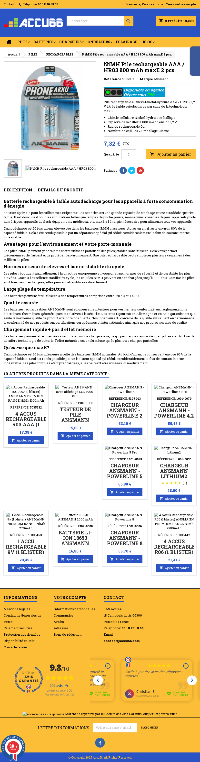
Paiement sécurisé (18, 628)
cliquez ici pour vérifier (160, 714)
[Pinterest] (140, 170)
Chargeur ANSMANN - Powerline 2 (124, 410)
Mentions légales (17, 609)
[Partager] (123, 170)
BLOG (147, 42)
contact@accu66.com (122, 641)
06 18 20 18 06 (48, 4)
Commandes (63, 615)
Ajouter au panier (170, 154)
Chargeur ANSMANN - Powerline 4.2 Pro (174, 413)
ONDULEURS (99, 42)
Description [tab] (18, 189)
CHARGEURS (70, 42)
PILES (22, 42)
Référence (112, 79)
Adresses (61, 628)
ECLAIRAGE (126, 42)
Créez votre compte (181, 4)
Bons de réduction (67, 634)
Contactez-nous (16, 647)
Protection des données (22, 634)
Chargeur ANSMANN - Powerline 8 (124, 537)
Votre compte (70, 597)
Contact (9, 4)
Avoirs (59, 621)
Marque (146, 79)
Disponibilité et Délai (19, 641)
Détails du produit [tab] (60, 189)
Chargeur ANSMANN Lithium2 (174, 470)
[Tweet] (131, 170)
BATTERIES (43, 42)
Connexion (151, 4)
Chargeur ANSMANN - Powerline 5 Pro (124, 473)
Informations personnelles (74, 609)
